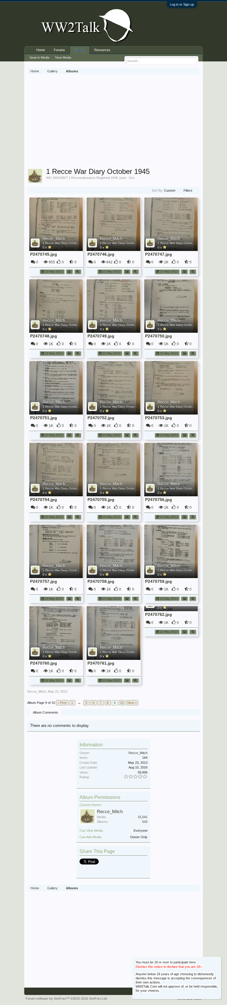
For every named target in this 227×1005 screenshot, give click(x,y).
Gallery (79, 50)
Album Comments (45, 712)
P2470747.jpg (158, 254)
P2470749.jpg (100, 336)
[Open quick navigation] (196, 71)
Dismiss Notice (217, 961)
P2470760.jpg (43, 663)
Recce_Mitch (54, 238)
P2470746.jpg (100, 254)
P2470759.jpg (158, 581)
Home (40, 50)
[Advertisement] (127, 122)
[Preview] (77, 271)
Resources (102, 50)
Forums (59, 50)
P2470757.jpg (43, 581)
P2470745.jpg (43, 254)
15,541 (142, 817)
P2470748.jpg (43, 336)
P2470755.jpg (100, 499)
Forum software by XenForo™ (67, 998)
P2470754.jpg (43, 499)
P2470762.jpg (158, 614)
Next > (132, 702)
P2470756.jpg (158, 499)
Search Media (39, 57)
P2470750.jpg (158, 336)
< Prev (62, 702)
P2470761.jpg (100, 663)
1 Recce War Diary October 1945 (65, 243)
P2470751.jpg (43, 417)
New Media (63, 57)
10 (122, 702)
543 (144, 821)
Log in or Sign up (182, 4)
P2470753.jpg (158, 417)
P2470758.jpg (100, 581)
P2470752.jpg (100, 417)
